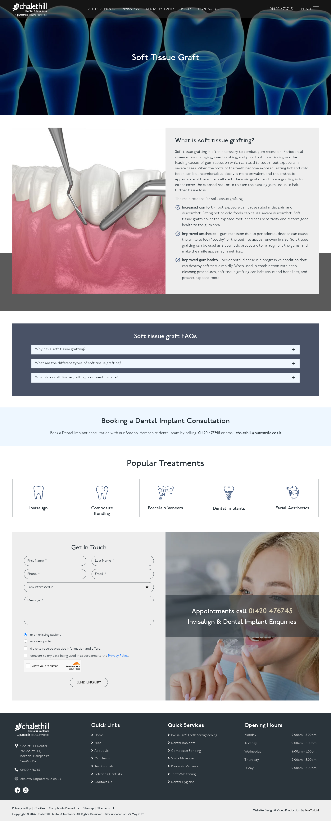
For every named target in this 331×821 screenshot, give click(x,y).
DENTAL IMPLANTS (160, 9)
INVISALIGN (130, 9)
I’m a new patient (41, 641)
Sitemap (88, 808)
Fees (97, 743)
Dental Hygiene (182, 782)
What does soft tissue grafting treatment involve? (76, 377)
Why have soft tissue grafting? (60, 349)
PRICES (186, 9)
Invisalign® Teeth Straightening (194, 735)
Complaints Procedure (64, 808)
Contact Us (103, 782)
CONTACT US (208, 9)
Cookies (39, 808)
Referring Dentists (108, 774)
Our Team (102, 758)
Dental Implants (183, 743)
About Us (101, 751)
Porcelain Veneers (184, 766)
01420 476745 (271, 610)
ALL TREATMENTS (101, 9)
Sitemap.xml (105, 808)
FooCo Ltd (312, 810)
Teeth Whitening (183, 774)
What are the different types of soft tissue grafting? (78, 363)
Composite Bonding (186, 751)
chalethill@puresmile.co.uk (40, 779)
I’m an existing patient (45, 634)
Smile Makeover (183, 758)
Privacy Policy (118, 655)
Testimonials (104, 766)
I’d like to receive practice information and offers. (65, 648)
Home (98, 735)
